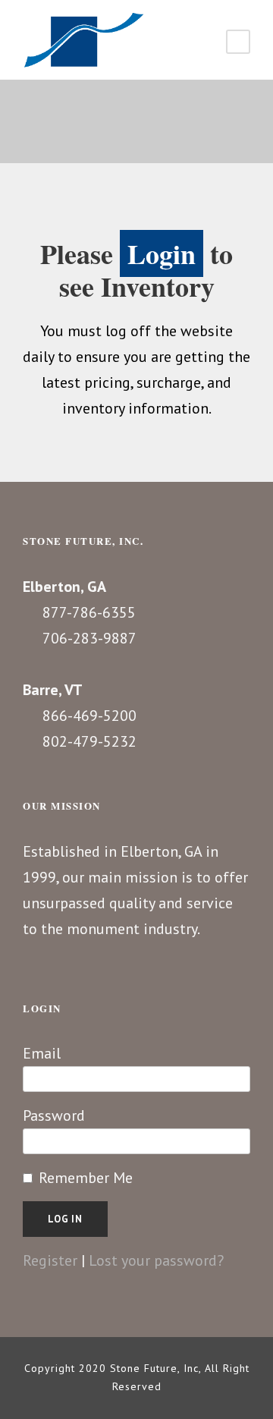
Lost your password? (156, 1260)
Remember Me (86, 1178)
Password (54, 1115)
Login (161, 253)
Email (42, 1053)
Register (50, 1260)
